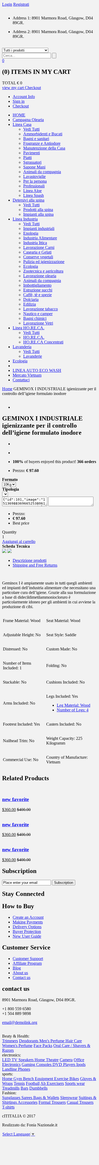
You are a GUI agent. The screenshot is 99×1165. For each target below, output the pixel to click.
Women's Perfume (17, 1045)
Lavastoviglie (34, 176)
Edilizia (29, 304)
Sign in (19, 101)
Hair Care (73, 1041)
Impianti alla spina (38, 214)
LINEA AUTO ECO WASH (37, 370)
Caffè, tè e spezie (37, 294)
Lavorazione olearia (39, 276)
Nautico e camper (38, 313)
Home (7, 389)
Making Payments (28, 922)
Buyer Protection (27, 931)
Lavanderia (22, 347)
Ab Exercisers (52, 1083)
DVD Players (64, 1064)
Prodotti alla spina (38, 209)
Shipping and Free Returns (35, 565)
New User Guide (27, 936)
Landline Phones (16, 1069)
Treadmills (11, 1088)
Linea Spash (33, 195)
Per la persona (35, 181)
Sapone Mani (34, 167)
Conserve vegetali (38, 257)
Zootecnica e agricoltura (43, 271)
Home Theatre (47, 1060)
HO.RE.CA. (33, 337)
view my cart (13, 87)
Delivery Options (27, 927)
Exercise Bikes (66, 1078)
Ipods (81, 1064)
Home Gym (12, 1078)
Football (33, 1083)
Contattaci (21, 380)
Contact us (21, 977)
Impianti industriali (38, 228)
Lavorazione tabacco (40, 309)
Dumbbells (38, 1088)
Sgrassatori (32, 162)
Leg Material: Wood (73, 705)
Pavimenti (31, 153)
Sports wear (75, 1083)
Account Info (24, 96)
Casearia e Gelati (37, 252)
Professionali (34, 186)
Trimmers (10, 1041)
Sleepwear (69, 1097)
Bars (24, 1088)
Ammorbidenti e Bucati (42, 134)
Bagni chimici (34, 318)
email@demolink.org (19, 1022)
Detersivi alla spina (28, 200)
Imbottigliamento (37, 285)
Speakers (26, 1060)
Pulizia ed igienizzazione (43, 261)
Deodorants (29, 1041)
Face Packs (43, 1045)
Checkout (33, 87)
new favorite (15, 799)
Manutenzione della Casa (44, 148)
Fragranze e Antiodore (41, 143)
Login (7, 4)
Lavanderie (32, 356)
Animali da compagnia (42, 172)
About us (20, 973)
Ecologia (30, 266)
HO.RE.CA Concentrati (43, 342)
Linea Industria (25, 219)
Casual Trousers (80, 1102)
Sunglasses (11, 1097)
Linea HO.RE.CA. (28, 328)
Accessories (27, 1102)
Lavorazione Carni (38, 247)
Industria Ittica (35, 242)
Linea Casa (22, 124)
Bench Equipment (38, 1078)
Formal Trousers (52, 1102)
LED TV (10, 1060)
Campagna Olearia (28, 119)
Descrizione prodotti (29, 560)
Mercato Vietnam (27, 375)
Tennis (19, 1083)
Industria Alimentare (40, 238)
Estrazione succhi (37, 290)
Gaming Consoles (37, 1064)
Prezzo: (19, 470)
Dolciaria (31, 299)
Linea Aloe (32, 190)
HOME (19, 115)
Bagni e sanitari (36, 138)
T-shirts (8, 1107)
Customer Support (28, 958)
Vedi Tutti (31, 129)
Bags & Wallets (46, 1097)
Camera (66, 1060)
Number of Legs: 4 (72, 710)
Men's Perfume (52, 1041)
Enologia (30, 233)
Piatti (27, 157)
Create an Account (28, 917)
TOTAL (9, 83)
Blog (17, 968)
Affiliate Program (27, 963)
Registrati (21, 4)
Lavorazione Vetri (38, 323)
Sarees (27, 1097)
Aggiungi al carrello (18, 541)
